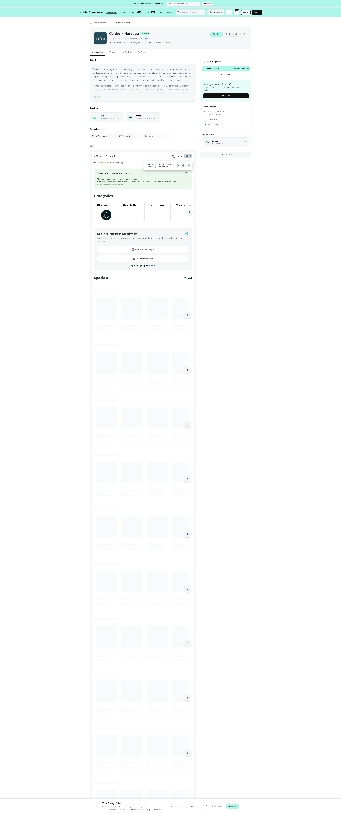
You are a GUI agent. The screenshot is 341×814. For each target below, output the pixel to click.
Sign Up (257, 12)
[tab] (97, 52)
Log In (245, 12)
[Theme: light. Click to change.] (229, 12)
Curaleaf (146, 38)
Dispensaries (105, 23)
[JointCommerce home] (91, 12)
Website (169, 43)
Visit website (213, 125)
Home (94, 23)
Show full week (224, 75)
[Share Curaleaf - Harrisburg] (243, 34)
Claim (218, 34)
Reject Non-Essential (214, 806)
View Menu (226, 96)
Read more (97, 97)
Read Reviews (226, 155)
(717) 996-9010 (155, 43)
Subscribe (207, 4)
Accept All (232, 806)
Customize (195, 806)
